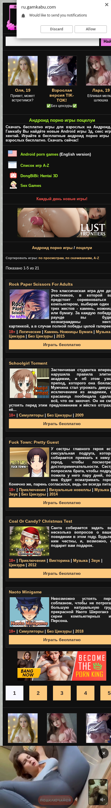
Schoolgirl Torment (28, 363)
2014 (53, 494)
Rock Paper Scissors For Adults (41, 284)
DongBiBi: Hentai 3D (39, 176)
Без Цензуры (40, 336)
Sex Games (30, 185)
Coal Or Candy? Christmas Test (40, 521)
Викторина (59, 560)
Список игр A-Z (34, 165)
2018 (79, 631)
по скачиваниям (78, 258)
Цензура (17, 336)
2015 (60, 336)
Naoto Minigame (25, 592)
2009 (79, 415)
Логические (30, 332)
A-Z (96, 258)
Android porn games (39, 154)
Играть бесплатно (62, 344)
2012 (32, 565)
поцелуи (84, 248)
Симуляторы (31, 415)
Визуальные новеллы (70, 490)
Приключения (32, 490)
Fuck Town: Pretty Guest (34, 442)
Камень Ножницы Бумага (68, 332)
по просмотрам (51, 258)
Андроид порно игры (52, 248)
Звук (13, 494)
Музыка (103, 332)
